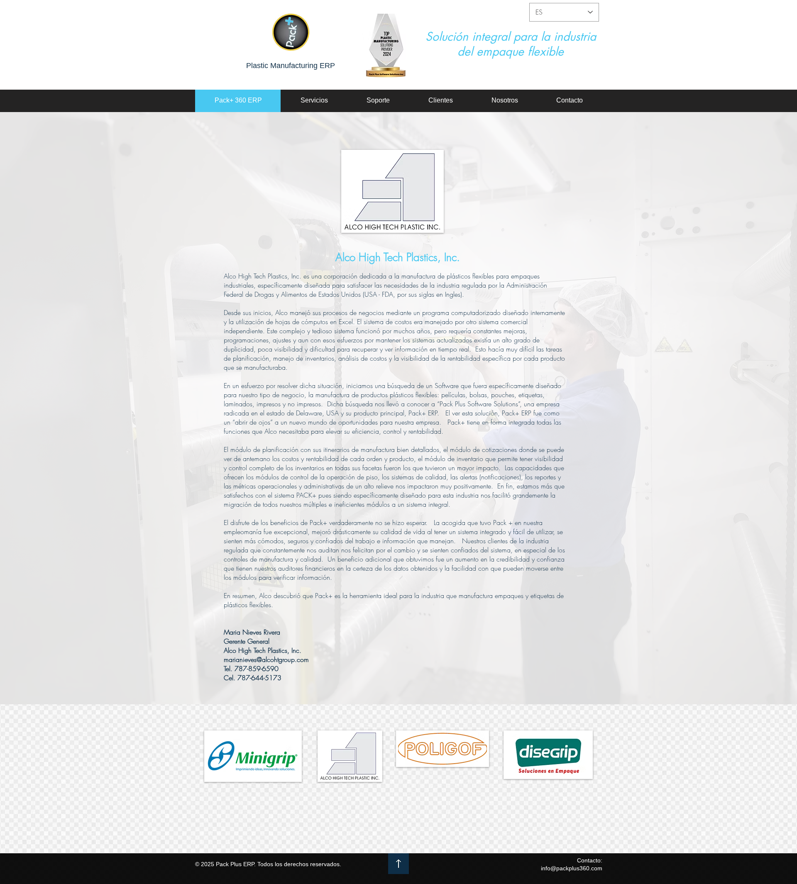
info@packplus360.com (571, 868)
